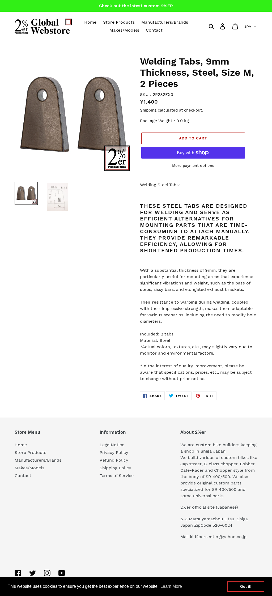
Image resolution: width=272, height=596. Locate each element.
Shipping (148, 110)
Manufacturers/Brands (38, 460)
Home (21, 444)
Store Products (30, 452)
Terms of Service (117, 475)
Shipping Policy (115, 467)
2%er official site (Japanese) (209, 507)
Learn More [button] (171, 586)
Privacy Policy (114, 452)
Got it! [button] (246, 586)
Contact (23, 475)
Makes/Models (29, 467)
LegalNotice (112, 444)
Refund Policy (114, 460)
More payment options (193, 165)
